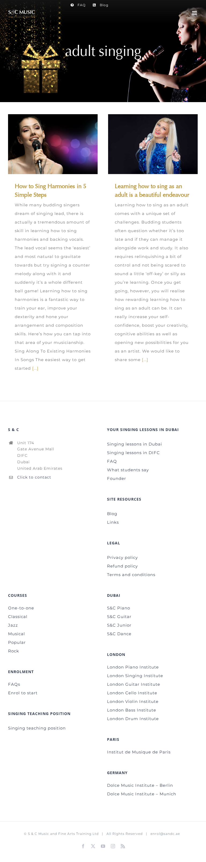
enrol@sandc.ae (165, 834)
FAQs (14, 684)
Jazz (13, 625)
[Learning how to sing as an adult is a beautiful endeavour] (153, 144)
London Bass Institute (131, 710)
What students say (128, 469)
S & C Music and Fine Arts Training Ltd (63, 834)
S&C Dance (119, 633)
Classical (17, 616)
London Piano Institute (133, 667)
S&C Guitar (119, 616)
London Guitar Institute (133, 684)
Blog (112, 513)
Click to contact (34, 477)
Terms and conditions (131, 574)
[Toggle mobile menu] (195, 13)
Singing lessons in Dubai (134, 444)
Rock (13, 650)
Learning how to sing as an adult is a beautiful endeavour (145, 144)
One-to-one (21, 607)
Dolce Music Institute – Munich (141, 793)
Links (113, 522)
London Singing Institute (135, 675)
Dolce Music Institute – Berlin (140, 785)
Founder (116, 478)
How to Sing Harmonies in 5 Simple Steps (45, 144)
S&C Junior (119, 625)
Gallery (61, 144)
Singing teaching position (37, 728)
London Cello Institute (132, 692)
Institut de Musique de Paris (139, 752)
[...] (35, 368)
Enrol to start (23, 692)
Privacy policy (122, 557)
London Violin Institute (133, 701)
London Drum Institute (133, 718)
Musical (16, 633)
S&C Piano (118, 607)
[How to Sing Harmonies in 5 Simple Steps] (53, 144)
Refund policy (122, 566)
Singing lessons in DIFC (133, 452)
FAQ (112, 461)
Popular (17, 642)
